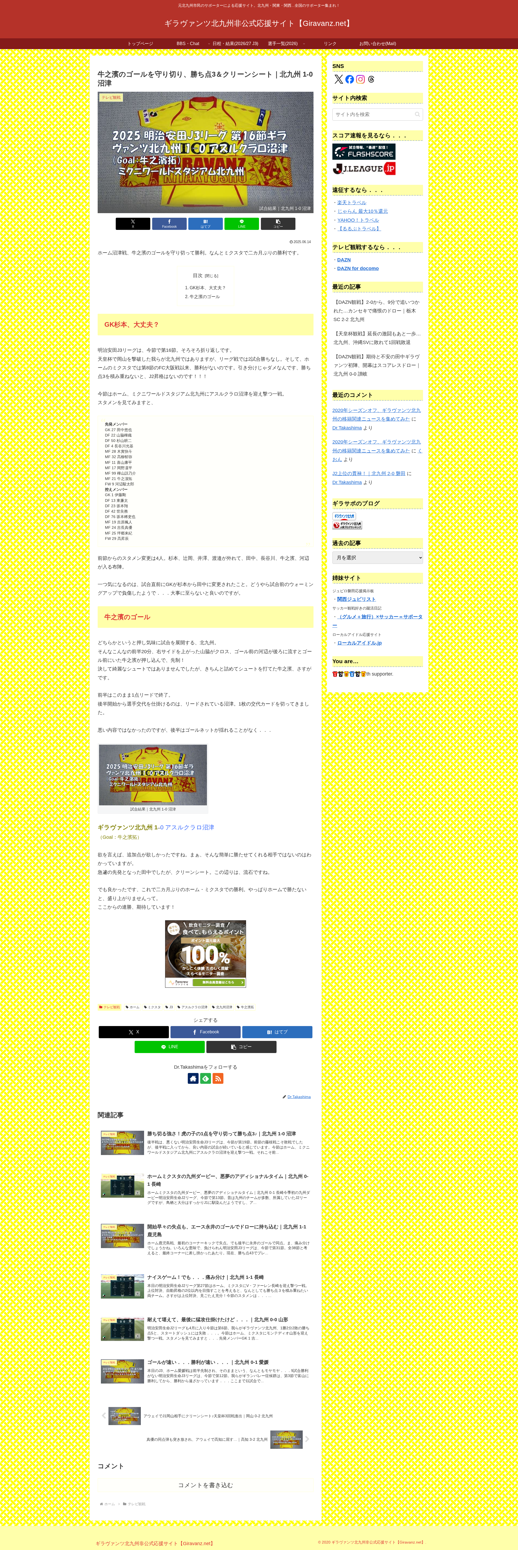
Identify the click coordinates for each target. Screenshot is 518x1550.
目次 (198, 275)
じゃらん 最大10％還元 (363, 211)
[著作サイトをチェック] (193, 1078)
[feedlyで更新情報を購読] (205, 1078)
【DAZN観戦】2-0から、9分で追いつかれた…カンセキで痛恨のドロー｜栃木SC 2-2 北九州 (376, 310)
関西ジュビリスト (356, 599)
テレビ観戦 (112, 1007)
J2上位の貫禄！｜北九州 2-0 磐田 (368, 473)
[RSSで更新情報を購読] (218, 1078)
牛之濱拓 (247, 1007)
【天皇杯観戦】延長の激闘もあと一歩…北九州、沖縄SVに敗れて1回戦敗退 (377, 338)
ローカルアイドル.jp (359, 643)
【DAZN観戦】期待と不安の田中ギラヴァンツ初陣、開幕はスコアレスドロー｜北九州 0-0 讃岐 (377, 365)
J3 (171, 1007)
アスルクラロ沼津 (194, 1007)
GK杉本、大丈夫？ (208, 287)
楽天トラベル (351, 202)
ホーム (134, 1007)
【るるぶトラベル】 (359, 228)
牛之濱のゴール (205, 296)
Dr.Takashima (347, 428)
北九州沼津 (224, 1007)
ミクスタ (154, 1007)
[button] (278, 224)
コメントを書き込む (205, 1485)
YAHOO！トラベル (358, 220)
